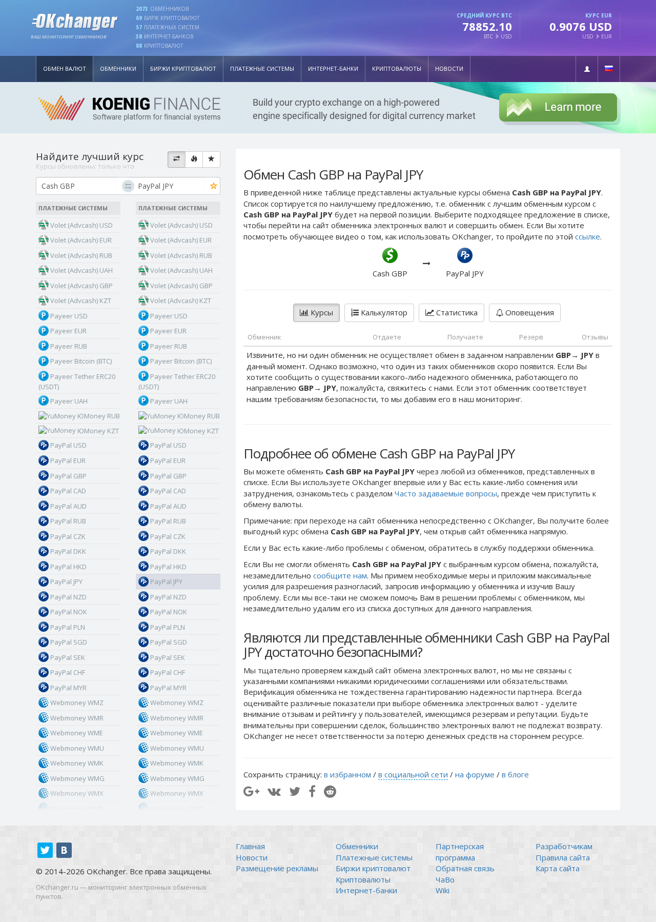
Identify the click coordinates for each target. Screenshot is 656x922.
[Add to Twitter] (294, 791)
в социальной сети (413, 774)
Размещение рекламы (277, 868)
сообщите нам (340, 575)
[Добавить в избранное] (214, 186)
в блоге (515, 774)
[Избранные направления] (211, 159)
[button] (587, 69)
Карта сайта (558, 868)
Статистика (456, 312)
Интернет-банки (333, 68)
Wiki (442, 890)
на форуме (475, 774)
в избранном (347, 774)
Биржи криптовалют (183, 68)
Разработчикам (564, 846)
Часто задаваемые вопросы (446, 493)
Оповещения (528, 312)
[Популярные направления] (194, 159)
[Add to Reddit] (330, 791)
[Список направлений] (177, 159)
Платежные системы (262, 68)
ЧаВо (445, 879)
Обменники (118, 68)
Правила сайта (563, 857)
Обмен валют (64, 68)
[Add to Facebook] (312, 791)
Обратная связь (465, 868)
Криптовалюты (396, 68)
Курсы (321, 312)
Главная (250, 846)
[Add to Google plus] (251, 791)
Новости (449, 68)
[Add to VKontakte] (274, 791)
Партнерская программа (460, 851)
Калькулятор (383, 312)
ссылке (587, 236)
